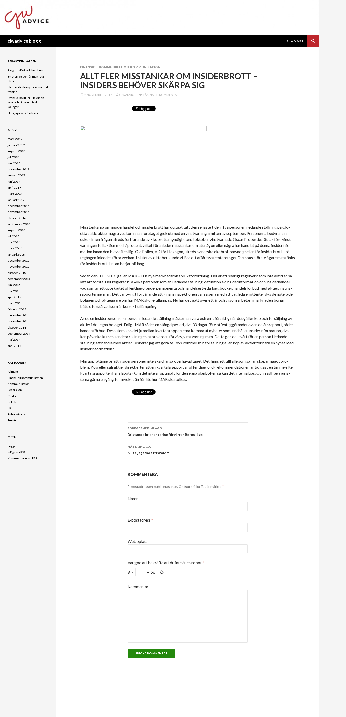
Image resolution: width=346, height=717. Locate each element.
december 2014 (18, 315)
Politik (12, 402)
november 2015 (18, 266)
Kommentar (138, 586)
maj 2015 (14, 291)
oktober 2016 (17, 218)
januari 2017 (16, 200)
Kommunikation (145, 67)
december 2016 (18, 206)
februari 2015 (17, 309)
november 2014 (18, 321)
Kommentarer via (22, 458)
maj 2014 (14, 340)
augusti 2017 (16, 175)
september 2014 (19, 333)
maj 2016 (14, 242)
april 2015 (14, 297)
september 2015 (19, 279)
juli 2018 (13, 157)
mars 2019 (15, 139)
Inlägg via (16, 452)
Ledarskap (15, 390)
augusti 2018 (16, 151)
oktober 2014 (17, 327)
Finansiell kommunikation (104, 67)
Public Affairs (16, 414)
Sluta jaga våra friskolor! (148, 450)
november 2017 (18, 169)
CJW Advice (295, 40)
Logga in (13, 446)
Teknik (12, 420)
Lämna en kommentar (161, 95)
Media (12, 396)
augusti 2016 (16, 230)
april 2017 (14, 187)
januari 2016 (16, 254)
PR (9, 408)
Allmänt (13, 371)
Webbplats (137, 541)
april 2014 (14, 346)
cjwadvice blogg (24, 41)
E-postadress (140, 519)
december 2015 (18, 260)
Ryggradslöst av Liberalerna (26, 70)
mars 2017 (15, 193)
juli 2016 (13, 236)
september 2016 (19, 224)
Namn (134, 498)
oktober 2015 (17, 273)
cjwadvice (127, 95)
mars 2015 (15, 303)
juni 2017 (14, 181)
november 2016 (18, 212)
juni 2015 (14, 285)
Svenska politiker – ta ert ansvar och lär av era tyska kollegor (26, 102)
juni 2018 (14, 163)
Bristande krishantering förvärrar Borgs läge (165, 431)
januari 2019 (16, 145)
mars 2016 (15, 248)
